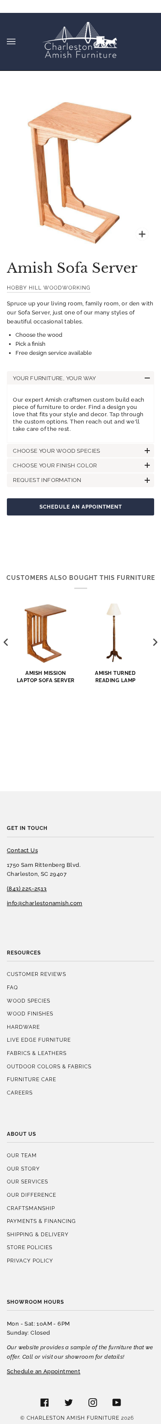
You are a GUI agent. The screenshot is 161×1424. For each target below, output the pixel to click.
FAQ (12, 987)
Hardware (23, 1027)
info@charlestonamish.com (44, 903)
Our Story (23, 1168)
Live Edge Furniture (39, 1040)
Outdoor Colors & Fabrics (49, 1066)
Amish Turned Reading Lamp (115, 676)
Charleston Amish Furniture (73, 1418)
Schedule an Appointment (80, 506)
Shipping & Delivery (38, 1234)
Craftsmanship (31, 1208)
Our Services (27, 1181)
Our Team (22, 1155)
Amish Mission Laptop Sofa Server (46, 676)
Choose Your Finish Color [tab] (55, 465)
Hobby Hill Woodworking (49, 287)
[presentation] (6, 642)
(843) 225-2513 (27, 888)
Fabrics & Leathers (37, 1053)
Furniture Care (31, 1079)
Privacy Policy (30, 1260)
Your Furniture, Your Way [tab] (54, 378)
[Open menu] (20, 41)
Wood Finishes (30, 1013)
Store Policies (29, 1247)
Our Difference (31, 1195)
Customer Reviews (36, 974)
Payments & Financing (41, 1221)
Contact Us (22, 850)
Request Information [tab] (47, 480)
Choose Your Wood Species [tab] (56, 451)
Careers (20, 1092)
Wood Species (28, 1000)
